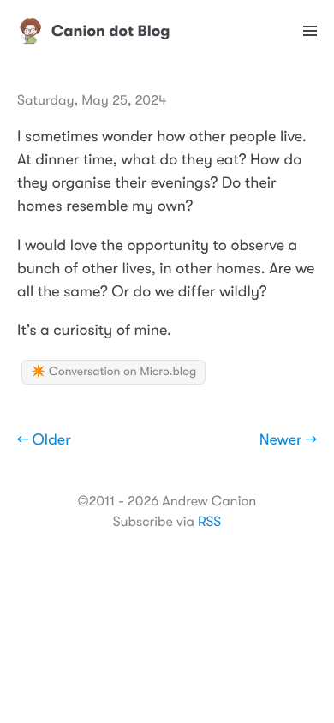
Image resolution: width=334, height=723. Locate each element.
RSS (209, 521)
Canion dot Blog (110, 30)
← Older (44, 440)
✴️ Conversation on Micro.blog (113, 372)
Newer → (288, 440)
